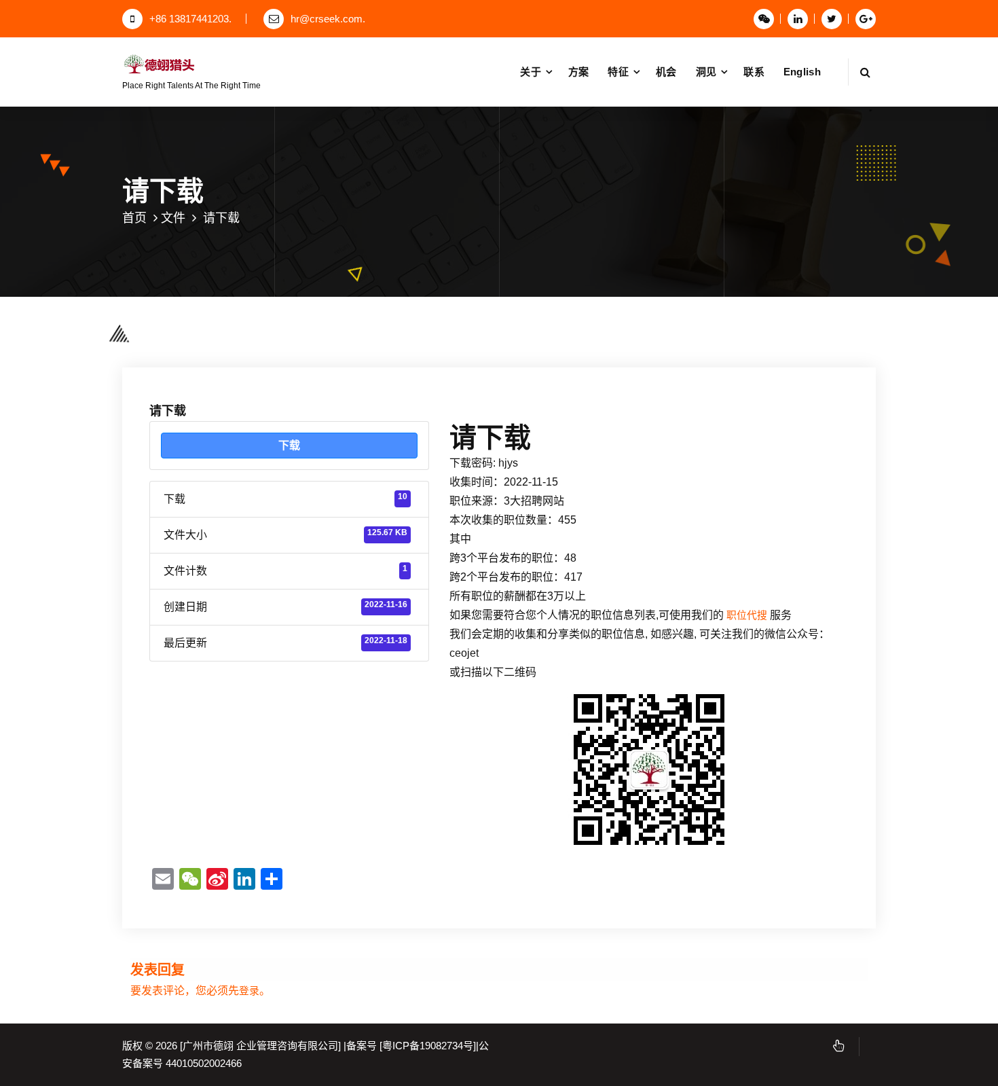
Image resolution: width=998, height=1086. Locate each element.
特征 (618, 71)
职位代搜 (746, 615)
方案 (578, 71)
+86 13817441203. (190, 19)
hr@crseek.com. (328, 19)
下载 (289, 445)
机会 (666, 71)
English (802, 71)
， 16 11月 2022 (231, 316)
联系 (753, 71)
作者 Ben (311, 316)
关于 (530, 71)
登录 (249, 990)
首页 (134, 218)
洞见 (706, 71)
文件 (173, 218)
